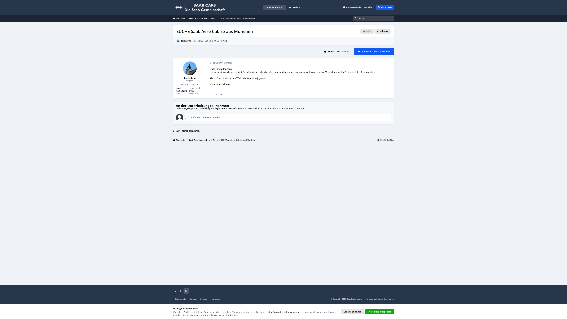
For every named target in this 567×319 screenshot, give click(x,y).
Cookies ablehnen (352, 311)
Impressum (216, 299)
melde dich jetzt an (262, 108)
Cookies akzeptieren (381, 311)
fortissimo (186, 40)
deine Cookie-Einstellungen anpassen (285, 312)
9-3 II (225, 40)
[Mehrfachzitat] (211, 94)
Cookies (203, 299)
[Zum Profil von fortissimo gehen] (178, 41)
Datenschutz (180, 299)
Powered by (379, 299)
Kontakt (193, 299)
